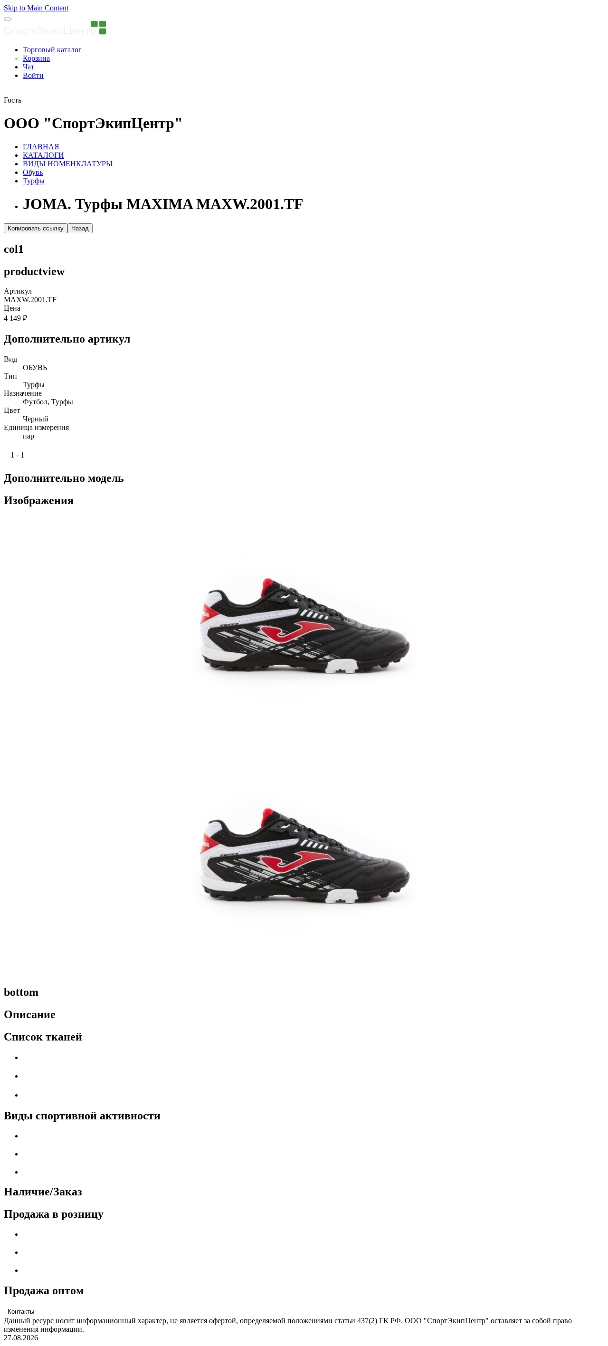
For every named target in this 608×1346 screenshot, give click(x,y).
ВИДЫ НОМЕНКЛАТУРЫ (68, 164)
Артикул (18, 291)
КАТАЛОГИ (43, 155)
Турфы (34, 181)
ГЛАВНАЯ (41, 147)
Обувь (33, 172)
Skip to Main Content (36, 8)
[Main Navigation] (7, 19)
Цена (12, 308)
